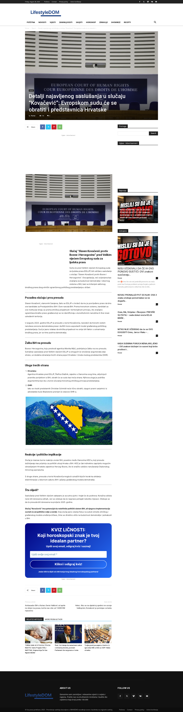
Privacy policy (63, 2)
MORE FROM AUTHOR (53, 619)
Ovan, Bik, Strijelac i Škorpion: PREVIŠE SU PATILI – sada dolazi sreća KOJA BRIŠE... (136, 315)
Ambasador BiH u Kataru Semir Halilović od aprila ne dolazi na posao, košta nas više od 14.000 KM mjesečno (45, 608)
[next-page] (30, 657)
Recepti (127, 22)
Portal (33, 116)
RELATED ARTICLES (34, 619)
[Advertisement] (68, 154)
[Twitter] (144, 1)
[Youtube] (156, 1)
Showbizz (115, 22)
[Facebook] (140, 1)
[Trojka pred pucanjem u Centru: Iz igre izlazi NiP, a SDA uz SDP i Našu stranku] (98, 634)
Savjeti (79, 22)
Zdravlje (103, 22)
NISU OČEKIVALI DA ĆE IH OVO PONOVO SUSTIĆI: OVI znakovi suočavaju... (136, 271)
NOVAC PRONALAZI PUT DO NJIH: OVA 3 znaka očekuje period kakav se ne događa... (137, 298)
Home (27, 28)
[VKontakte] (152, 1)
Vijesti (53, 22)
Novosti (42, 22)
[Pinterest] (54, 126)
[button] (155, 22)
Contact (54, 2)
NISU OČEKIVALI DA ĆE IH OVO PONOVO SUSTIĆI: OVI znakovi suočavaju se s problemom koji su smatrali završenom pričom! (136, 213)
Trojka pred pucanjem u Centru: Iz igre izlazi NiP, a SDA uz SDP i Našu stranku (97, 647)
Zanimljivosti (65, 22)
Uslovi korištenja (75, 2)
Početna (46, 2)
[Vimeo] (148, 1)
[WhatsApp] (59, 126)
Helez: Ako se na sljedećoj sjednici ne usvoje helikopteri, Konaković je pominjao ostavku (93, 606)
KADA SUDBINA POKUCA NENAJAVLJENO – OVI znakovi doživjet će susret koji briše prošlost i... (138, 346)
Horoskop (91, 22)
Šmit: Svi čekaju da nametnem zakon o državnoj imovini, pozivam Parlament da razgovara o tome (68, 647)
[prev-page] (26, 657)
